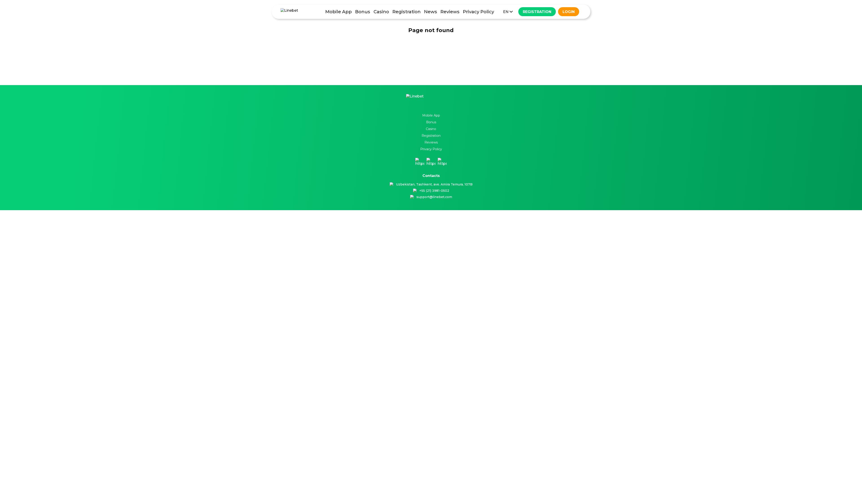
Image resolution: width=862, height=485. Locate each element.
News (430, 11)
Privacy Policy (478, 11)
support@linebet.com (434, 197)
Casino (381, 11)
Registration (406, 11)
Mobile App (338, 11)
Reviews (450, 11)
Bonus (362, 11)
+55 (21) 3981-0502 (434, 191)
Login (569, 12)
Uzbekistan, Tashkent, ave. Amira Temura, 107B (434, 184)
